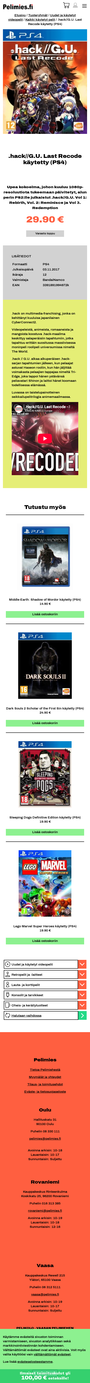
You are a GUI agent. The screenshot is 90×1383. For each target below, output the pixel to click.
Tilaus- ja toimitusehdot (45, 1084)
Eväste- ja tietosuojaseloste (45, 1091)
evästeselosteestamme (35, 1361)
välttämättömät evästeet (52, 1354)
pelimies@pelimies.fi (45, 1138)
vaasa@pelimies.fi (45, 1294)
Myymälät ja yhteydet (45, 1077)
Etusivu (20, 15)
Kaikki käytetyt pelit (40, 19)
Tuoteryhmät (38, 15)
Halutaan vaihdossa (26, 1015)
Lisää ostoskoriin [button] (45, 614)
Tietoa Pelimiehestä (45, 1069)
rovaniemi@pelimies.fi (45, 1210)
